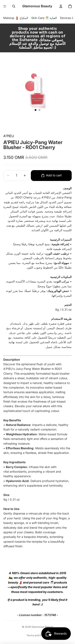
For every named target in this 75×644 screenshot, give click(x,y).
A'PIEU (8, 136)
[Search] (13, 6)
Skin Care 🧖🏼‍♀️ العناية (44, 18)
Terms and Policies (37, 635)
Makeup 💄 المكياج (15, 18)
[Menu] (5, 6)
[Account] (60, 6)
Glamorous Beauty (42, 626)
